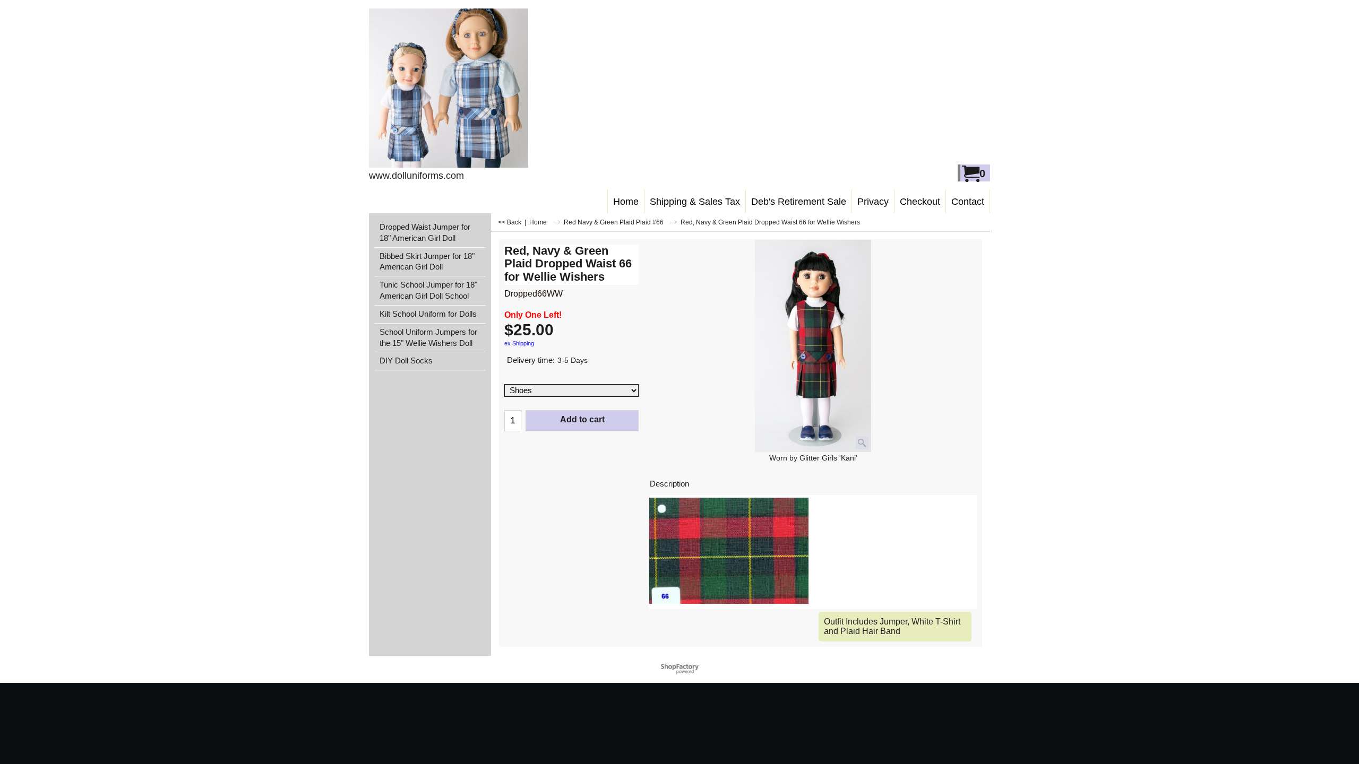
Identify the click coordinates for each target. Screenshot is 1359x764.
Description (669, 484)
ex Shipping (519, 343)
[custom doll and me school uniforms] (462, 88)
